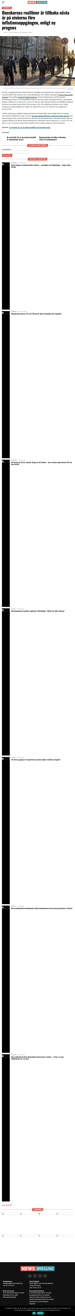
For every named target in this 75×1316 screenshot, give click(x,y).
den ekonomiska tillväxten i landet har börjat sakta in (50, 116)
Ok (34, 1313)
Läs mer (40, 1313)
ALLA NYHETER (7, 1205)
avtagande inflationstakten (27, 97)
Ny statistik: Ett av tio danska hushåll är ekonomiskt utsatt (29, 127)
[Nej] (73, 1311)
